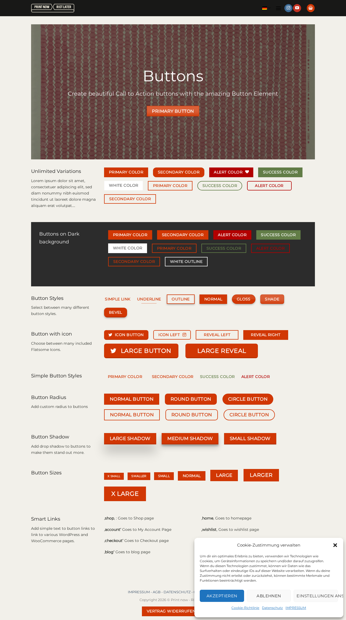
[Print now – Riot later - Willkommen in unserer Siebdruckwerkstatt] (52, 8)
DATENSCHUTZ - (179, 592)
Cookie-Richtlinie (245, 608)
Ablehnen (269, 595)
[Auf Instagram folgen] (288, 8)
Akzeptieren (222, 595)
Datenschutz (272, 608)
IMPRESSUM (295, 608)
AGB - (158, 592)
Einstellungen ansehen (317, 595)
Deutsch (266, 8)
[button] (335, 545)
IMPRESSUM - (140, 592)
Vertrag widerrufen (171, 611)
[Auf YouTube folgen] (297, 8)
